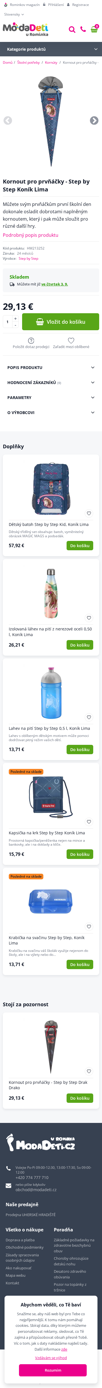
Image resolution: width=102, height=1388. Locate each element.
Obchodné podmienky (25, 1247)
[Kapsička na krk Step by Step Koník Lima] (51, 814)
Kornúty (51, 62)
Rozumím (53, 1370)
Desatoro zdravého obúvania (70, 1274)
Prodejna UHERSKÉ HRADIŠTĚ (31, 1214)
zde (64, 1349)
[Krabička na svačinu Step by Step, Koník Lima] (51, 921)
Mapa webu (16, 1275)
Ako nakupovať (18, 1267)
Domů (7, 62)
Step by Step (28, 258)
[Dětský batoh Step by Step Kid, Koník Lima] (51, 505)
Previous (8, 121)
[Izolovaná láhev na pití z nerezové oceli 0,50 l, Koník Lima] (51, 607)
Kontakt (12, 1282)
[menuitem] (22, 5)
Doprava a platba (20, 1239)
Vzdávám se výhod (51, 1357)
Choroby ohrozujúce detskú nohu (71, 1261)
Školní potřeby (28, 62)
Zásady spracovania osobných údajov (22, 1257)
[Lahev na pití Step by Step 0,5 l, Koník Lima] (51, 709)
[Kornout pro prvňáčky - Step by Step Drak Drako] (51, 1060)
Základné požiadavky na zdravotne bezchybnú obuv (74, 1245)
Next (94, 121)
